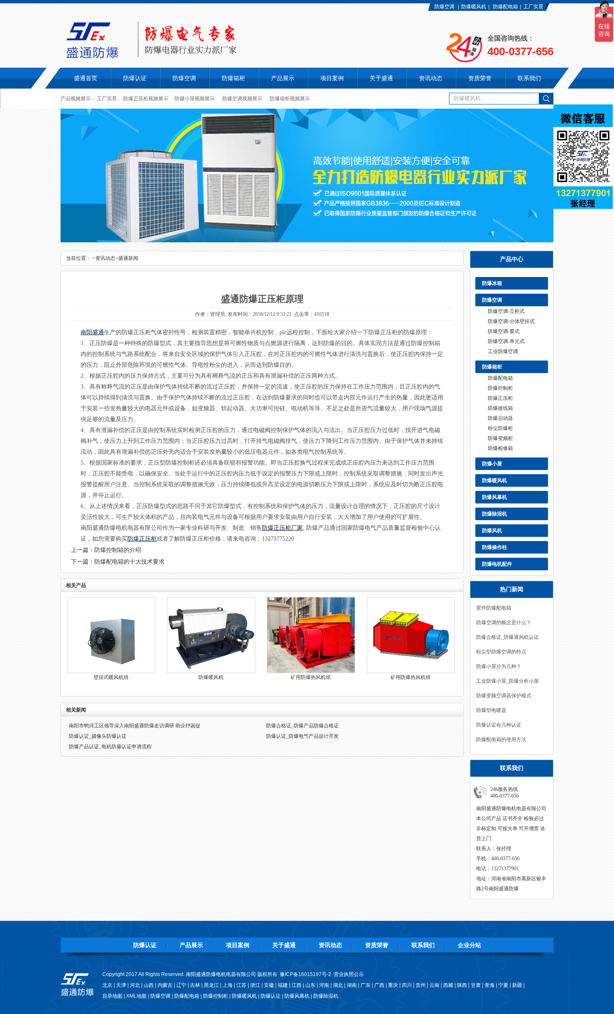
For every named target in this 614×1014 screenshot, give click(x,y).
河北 (135, 985)
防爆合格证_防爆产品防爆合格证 (302, 726)
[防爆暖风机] (211, 671)
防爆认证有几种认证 (498, 725)
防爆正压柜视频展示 (145, 99)
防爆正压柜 (500, 398)
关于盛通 (284, 945)
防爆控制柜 (500, 388)
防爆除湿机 (494, 514)
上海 (228, 985)
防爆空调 (444, 7)
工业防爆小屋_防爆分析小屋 (507, 681)
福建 (283, 985)
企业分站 (469, 945)
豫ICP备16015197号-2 (305, 974)
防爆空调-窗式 (504, 331)
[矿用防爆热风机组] (311, 671)
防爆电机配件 (497, 564)
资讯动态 (105, 258)
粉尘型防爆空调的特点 (501, 652)
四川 (407, 985)
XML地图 (136, 996)
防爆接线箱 (500, 408)
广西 (379, 985)
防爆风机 (492, 531)
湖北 (338, 985)
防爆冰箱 (492, 283)
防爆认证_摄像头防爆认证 (98, 736)
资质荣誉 (376, 945)
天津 (121, 985)
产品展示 (191, 945)
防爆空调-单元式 (506, 341)
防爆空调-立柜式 (506, 311)
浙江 (255, 985)
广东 (365, 985)
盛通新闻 (128, 258)
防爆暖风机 (473, 7)
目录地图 (112, 996)
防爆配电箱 (505, 7)
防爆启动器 (500, 418)
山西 (149, 985)
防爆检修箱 (500, 448)
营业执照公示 (349, 974)
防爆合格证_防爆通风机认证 (507, 637)
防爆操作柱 (494, 547)
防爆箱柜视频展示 (290, 99)
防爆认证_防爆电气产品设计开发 (302, 736)
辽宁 (181, 985)
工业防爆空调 (503, 351)
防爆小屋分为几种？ (498, 666)
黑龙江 (211, 985)
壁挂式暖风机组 (111, 677)
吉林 (195, 985)
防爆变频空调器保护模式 (503, 696)
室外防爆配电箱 (493, 608)
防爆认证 (135, 78)
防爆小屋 (492, 464)
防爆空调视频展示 (242, 99)
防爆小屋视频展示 (195, 99)
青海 (490, 985)
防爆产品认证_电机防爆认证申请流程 (110, 747)
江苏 (241, 985)
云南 (434, 985)
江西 (297, 985)
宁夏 (503, 985)
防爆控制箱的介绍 (117, 550)
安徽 (269, 985)
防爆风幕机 (494, 497)
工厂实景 (533, 7)
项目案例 (237, 945)
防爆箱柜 (492, 367)
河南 (324, 985)
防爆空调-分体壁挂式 (511, 321)
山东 (310, 985)
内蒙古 (165, 985)
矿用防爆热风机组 (311, 677)
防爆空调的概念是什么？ (503, 622)
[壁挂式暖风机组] (111, 671)
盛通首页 (85, 78)
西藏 (448, 985)
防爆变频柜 (500, 438)
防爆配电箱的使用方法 (501, 739)
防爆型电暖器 (491, 710)
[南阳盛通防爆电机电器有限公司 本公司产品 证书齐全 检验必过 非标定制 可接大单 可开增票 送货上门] (204, 55)
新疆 (517, 985)
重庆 (393, 985)
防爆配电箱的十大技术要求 (129, 562)
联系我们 (423, 945)
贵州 (421, 985)
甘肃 (476, 985)
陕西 (462, 985)
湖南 (352, 985)
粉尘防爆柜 (500, 428)
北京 (107, 985)
